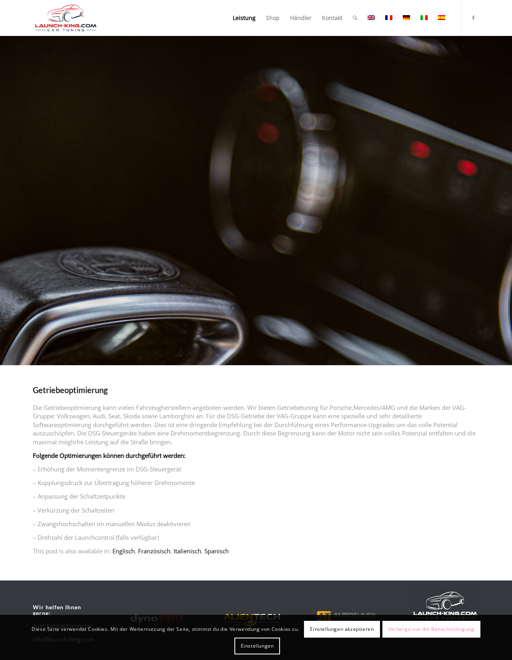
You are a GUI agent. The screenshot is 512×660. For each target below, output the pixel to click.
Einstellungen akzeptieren (342, 628)
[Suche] (355, 18)
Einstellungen (257, 645)
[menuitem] (244, 18)
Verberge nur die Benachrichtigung (431, 628)
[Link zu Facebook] (473, 18)
